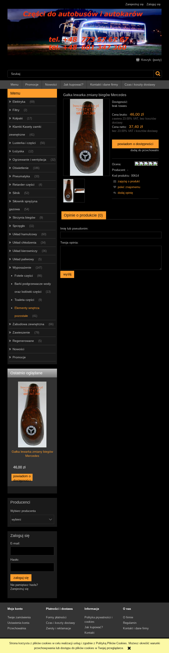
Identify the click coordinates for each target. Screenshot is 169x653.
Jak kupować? (93, 627)
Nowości (18, 349)
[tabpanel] (111, 251)
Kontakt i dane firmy (136, 628)
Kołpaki (18, 118)
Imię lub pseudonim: (74, 228)
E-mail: (15, 543)
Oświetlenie (21, 168)
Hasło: (14, 559)
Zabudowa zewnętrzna (28, 324)
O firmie (128, 617)
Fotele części (24, 275)
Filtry (16, 110)
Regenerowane (23, 341)
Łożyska (18, 151)
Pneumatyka (21, 176)
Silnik (16, 193)
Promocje (19, 357)
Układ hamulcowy (25, 234)
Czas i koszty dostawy (60, 622)
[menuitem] (14, 84)
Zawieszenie (21, 332)
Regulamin (129, 622)
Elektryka (19, 101)
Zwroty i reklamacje (58, 628)
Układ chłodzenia (24, 242)
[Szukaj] (158, 73)
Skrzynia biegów (24, 217)
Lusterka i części (24, 143)
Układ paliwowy (23, 259)
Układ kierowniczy (25, 251)
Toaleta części (24, 299)
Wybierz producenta (23, 511)
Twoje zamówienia (19, 617)
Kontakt (89, 632)
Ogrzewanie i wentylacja (29, 159)
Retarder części (23, 184)
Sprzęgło (19, 226)
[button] (126, 181)
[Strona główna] (84, 31)
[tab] (83, 215)
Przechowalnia (16, 628)
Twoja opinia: (69, 242)
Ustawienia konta (18, 622)
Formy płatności (56, 617)
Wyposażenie (22, 267)
